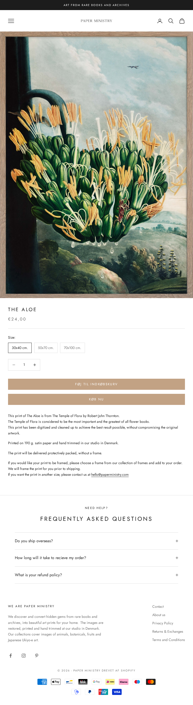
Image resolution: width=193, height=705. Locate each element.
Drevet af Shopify (118, 670)
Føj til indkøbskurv (96, 384)
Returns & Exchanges (167, 631)
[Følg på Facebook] (10, 655)
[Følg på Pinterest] (36, 655)
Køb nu (96, 399)
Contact (158, 606)
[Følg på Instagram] (23, 655)
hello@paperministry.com (110, 474)
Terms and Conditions (168, 639)
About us (158, 614)
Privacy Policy (162, 623)
